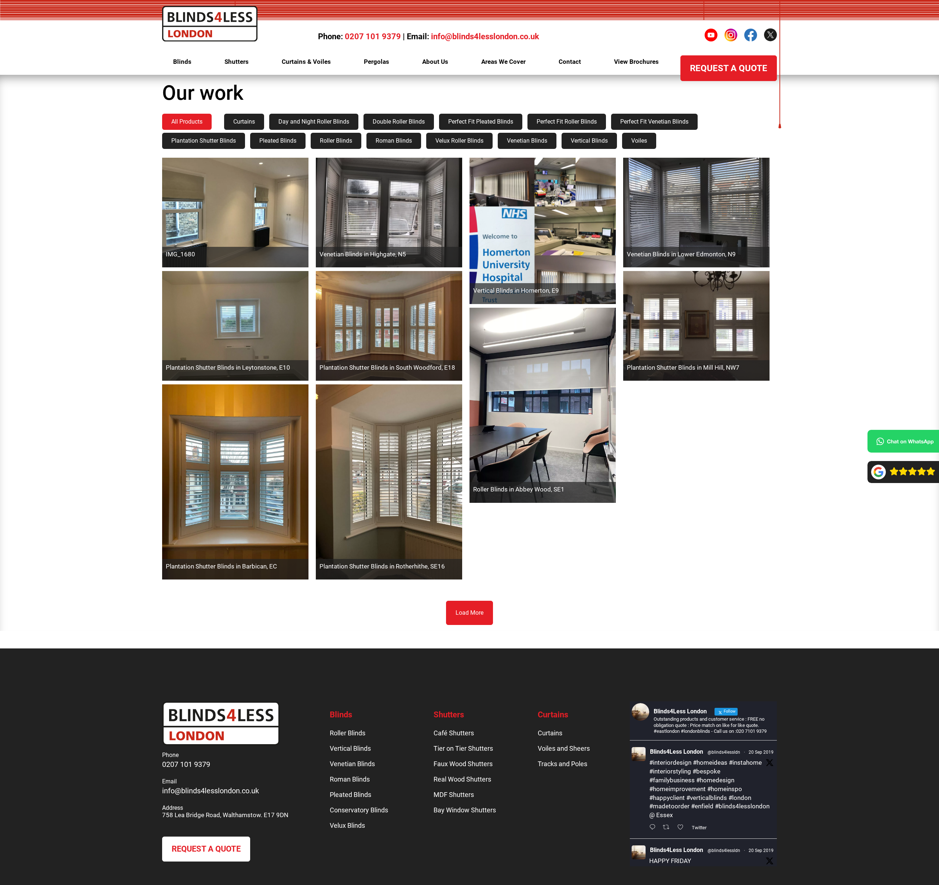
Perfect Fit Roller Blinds (567, 121)
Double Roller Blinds (399, 121)
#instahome (745, 762)
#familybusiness (672, 780)
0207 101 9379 (373, 36)
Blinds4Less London (676, 751)
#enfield (702, 806)
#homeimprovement (677, 789)
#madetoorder (669, 806)
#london (739, 797)
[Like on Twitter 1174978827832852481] (682, 828)
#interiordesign (670, 762)
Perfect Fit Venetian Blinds (654, 121)
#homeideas (710, 762)
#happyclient (667, 797)
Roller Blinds (336, 140)
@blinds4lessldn (724, 752)
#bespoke (706, 771)
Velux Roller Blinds (459, 140)
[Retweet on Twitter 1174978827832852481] (668, 828)
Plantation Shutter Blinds (203, 140)
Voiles (639, 140)
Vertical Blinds (589, 140)
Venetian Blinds (527, 140)
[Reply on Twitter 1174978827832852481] (654, 828)
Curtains (244, 121)
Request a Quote (206, 848)
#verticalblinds (706, 797)
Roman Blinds (394, 140)
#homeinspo (724, 789)
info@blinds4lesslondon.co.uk (485, 36)
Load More (469, 612)
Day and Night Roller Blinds (313, 121)
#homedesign (715, 780)
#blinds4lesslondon (742, 806)
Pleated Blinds (277, 140)
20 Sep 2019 (761, 752)
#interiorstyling (670, 771)
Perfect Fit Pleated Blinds (480, 121)
